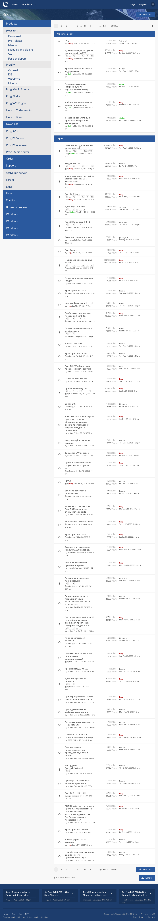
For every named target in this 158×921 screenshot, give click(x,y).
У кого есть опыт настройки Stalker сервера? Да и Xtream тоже (79, 179)
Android (13, 70)
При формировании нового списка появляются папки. (79, 698)
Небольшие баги (74, 343)
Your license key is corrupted (79, 521)
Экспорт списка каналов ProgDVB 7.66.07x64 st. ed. (77, 548)
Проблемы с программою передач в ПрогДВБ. (78, 314)
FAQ (67, 40)
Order (9, 158)
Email (9, 186)
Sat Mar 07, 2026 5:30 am (129, 331)
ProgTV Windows (16, 145)
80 (92, 265)
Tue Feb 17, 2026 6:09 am (129, 346)
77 (78, 265)
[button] (90, 26)
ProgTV (10, 64)
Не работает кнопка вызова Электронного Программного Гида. (79, 855)
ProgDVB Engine (16, 103)
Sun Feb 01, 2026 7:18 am (129, 381)
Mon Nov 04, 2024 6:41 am (129, 749)
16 (78, 56)
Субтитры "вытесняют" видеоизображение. (77, 782)
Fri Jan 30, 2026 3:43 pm (128, 406)
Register (143, 4)
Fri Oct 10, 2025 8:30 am (129, 483)
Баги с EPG (70, 403)
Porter (122, 69)
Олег (69, 371)
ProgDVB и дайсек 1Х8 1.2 (77, 221)
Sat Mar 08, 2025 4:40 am (129, 640)
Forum (10, 180)
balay (121, 303)
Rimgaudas (73, 406)
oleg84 (72, 268)
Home (15, 4)
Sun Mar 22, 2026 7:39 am (129, 293)
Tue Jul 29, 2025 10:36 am (129, 524)
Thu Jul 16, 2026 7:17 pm (129, 252)
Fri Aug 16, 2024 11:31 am (129, 832)
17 (83, 56)
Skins (11, 54)
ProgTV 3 (69, 793)
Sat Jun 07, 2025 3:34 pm (129, 537)
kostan (122, 163)
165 (85, 151)
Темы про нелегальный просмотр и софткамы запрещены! (77, 120)
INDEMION (71, 552)
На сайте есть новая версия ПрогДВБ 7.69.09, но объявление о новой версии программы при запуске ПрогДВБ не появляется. (79, 423)
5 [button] (77, 26)
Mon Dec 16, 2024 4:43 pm (130, 712)
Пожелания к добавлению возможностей (79, 147)
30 (92, 166)
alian (69, 283)
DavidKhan (73, 524)
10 (81, 391)
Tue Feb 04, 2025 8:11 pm (129, 681)
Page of (103, 26)
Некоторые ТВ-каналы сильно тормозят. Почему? (79, 736)
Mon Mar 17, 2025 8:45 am (129, 620)
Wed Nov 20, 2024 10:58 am (130, 737)
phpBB (16, 917)
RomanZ (70, 568)
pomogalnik (72, 240)
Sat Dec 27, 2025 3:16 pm (129, 419)
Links (9, 193)
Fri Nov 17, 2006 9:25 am (129, 86)
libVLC (68, 481)
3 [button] (66, 26)
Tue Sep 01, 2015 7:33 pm (129, 224)
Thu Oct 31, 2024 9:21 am (129, 768)
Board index (27, 4)
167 (68, 154)
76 (74, 265)
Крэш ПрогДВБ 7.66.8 (75, 534)
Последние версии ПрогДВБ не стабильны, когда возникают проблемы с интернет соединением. (79, 621)
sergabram (71, 227)
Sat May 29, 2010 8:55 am (129, 105)
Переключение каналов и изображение (78, 329)
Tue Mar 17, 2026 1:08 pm (129, 306)
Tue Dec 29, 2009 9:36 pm (129, 71)
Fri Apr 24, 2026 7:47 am (129, 166)
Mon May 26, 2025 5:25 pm (130, 549)
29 (87, 166)
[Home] (5, 4)
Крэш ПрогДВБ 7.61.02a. (76, 829)
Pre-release (15, 41)
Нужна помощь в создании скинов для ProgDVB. (79, 51)
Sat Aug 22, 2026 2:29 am (129, 240)
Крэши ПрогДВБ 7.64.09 (76, 668)
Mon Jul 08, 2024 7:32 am (129, 854)
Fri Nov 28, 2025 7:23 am (129, 455)
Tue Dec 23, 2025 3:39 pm (129, 443)
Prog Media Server (17, 89)
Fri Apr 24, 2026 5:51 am (129, 280)
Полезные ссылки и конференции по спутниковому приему (76, 87)
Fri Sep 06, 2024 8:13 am (129, 808)
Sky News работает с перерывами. (75, 492)
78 (83, 265)
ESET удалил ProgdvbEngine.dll (74, 766)
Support (11, 165)
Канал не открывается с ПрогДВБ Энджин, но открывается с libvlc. (77, 509)
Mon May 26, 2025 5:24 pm (130, 565)
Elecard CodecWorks (19, 110)
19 (92, 56)
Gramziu (151, 917)
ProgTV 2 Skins (72, 194)
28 (83, 166)
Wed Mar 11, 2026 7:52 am (129, 315)
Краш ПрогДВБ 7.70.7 (75, 290)
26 (74, 166)
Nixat (69, 346)
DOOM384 (73, 394)
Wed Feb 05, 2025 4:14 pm (129, 671)
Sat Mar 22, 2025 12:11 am (129, 598)
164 (80, 151)
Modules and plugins (20, 49)
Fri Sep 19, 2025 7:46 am (129, 493)
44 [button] (85, 26)
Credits (10, 200)
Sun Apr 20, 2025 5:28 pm (129, 580)
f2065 (69, 381)
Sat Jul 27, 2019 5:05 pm (128, 43)
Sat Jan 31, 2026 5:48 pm (129, 391)
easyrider (123, 222)
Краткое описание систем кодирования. (78, 70)
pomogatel (123, 237)
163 (74, 151)
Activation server (16, 173)
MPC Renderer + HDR (75, 303)
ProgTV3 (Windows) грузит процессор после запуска (78, 367)
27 (78, 166)
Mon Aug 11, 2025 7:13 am (129, 509)
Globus (70, 74)
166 (90, 151)
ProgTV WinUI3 (72, 163)
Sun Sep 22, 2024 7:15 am (129, 795)
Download (14, 36)
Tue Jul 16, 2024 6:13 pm (129, 842)
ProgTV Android (15, 138)
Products (11, 23)
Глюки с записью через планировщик (77, 579)
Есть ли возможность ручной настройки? (76, 564)
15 (74, 56)
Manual (12, 45)
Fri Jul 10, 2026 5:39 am (128, 262)
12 (90, 391)
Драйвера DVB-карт (75, 206)
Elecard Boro (14, 117)
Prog (71, 43)
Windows (14, 79)
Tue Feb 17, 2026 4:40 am (129, 356)
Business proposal (17, 207)
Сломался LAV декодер (77, 452)
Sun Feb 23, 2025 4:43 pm (129, 656)
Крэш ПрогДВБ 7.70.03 (76, 353)
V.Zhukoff (123, 41)
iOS (10, 74)
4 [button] (72, 26)
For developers (17, 58)
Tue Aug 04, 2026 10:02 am (130, 148)
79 (87, 265)
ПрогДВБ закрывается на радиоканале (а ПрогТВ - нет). (78, 465)
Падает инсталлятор (76, 378)
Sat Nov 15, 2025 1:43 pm (129, 465)
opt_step (122, 207)
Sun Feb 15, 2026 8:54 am (129, 368)
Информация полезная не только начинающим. (78, 103)
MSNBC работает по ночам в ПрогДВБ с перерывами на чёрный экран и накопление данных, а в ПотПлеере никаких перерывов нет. (79, 813)
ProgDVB (12, 31)
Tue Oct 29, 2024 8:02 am (129, 783)
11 (86, 391)
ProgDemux (71, 250)
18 (87, 56)
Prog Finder (13, 96)
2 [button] (61, 26)
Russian (9, 14)
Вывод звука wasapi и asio (78, 237)
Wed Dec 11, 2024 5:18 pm (130, 724)
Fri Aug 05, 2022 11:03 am (129, 196)
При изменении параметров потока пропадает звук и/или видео (76, 751)
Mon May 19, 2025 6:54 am (130, 178)
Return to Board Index (65, 878)
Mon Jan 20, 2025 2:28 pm (129, 699)
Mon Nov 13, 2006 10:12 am (130, 120)
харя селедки (73, 796)
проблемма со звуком (76, 388)
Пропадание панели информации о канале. (77, 710)
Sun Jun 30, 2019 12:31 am (129, 209)
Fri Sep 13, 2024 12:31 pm (129, 53)
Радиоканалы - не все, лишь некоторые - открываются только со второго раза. (77, 600)
